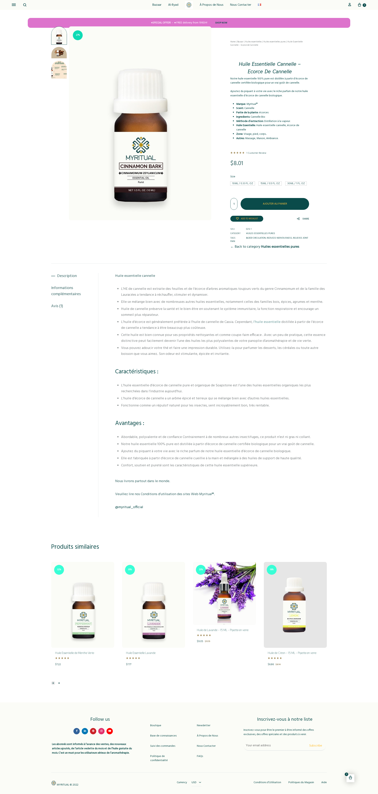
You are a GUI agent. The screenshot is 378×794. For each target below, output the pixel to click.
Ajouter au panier (275, 204)
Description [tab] (67, 276)
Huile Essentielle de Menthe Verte (74, 653)
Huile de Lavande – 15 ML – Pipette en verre (222, 630)
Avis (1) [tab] (57, 306)
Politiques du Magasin (301, 782)
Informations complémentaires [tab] (66, 291)
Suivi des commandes (162, 746)
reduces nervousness (279, 238)
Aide (324, 782)
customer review (256, 153)
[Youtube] (110, 731)
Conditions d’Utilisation (267, 782)
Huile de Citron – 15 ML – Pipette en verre (292, 653)
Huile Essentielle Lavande (141, 653)
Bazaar (156, 5)
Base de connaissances (163, 736)
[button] (242, 183)
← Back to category (264, 247)
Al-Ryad (173, 5)
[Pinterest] (93, 731)
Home (232, 42)
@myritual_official (129, 507)
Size (232, 176)
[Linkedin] (85, 731)
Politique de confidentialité (159, 758)
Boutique (155, 725)
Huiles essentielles (253, 42)
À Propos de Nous (211, 5)
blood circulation (256, 238)
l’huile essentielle (267, 322)
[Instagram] (101, 731)
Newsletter (203, 725)
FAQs (200, 756)
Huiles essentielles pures (274, 42)
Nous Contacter (240, 5)
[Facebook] (76, 731)
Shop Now (221, 23)
